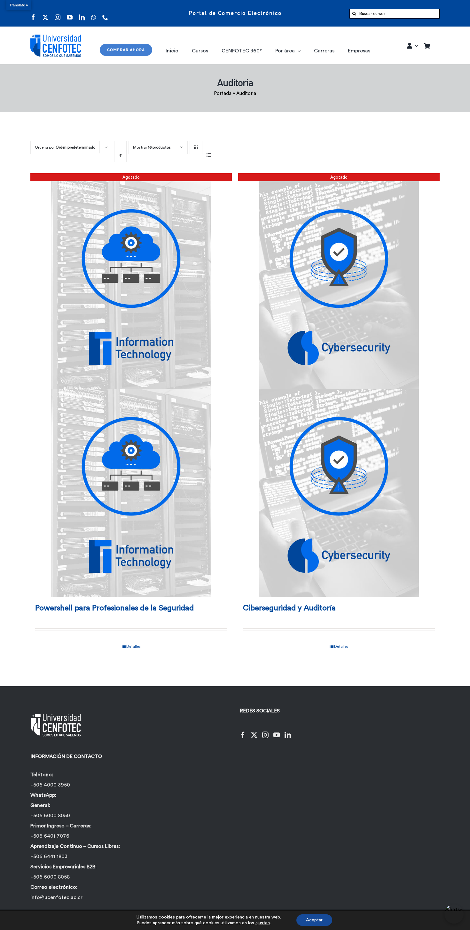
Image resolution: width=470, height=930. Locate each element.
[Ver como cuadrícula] (196, 145)
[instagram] (57, 13)
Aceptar (314, 920)
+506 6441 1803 (48, 856)
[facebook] (33, 13)
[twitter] (45, 13)
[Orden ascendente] (120, 151)
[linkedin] (82, 13)
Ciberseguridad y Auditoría (289, 608)
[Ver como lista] (208, 151)
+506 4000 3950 (50, 784)
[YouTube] (276, 731)
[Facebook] (243, 731)
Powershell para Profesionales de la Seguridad (114, 608)
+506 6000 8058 (50, 877)
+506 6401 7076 (49, 836)
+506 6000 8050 (50, 815)
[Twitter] (254, 731)
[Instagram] (265, 731)
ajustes (262, 923)
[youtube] (70, 13)
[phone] (105, 13)
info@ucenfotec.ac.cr (56, 897)
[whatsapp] (93, 13)
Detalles (133, 646)
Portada (222, 93)
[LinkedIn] (288, 731)
